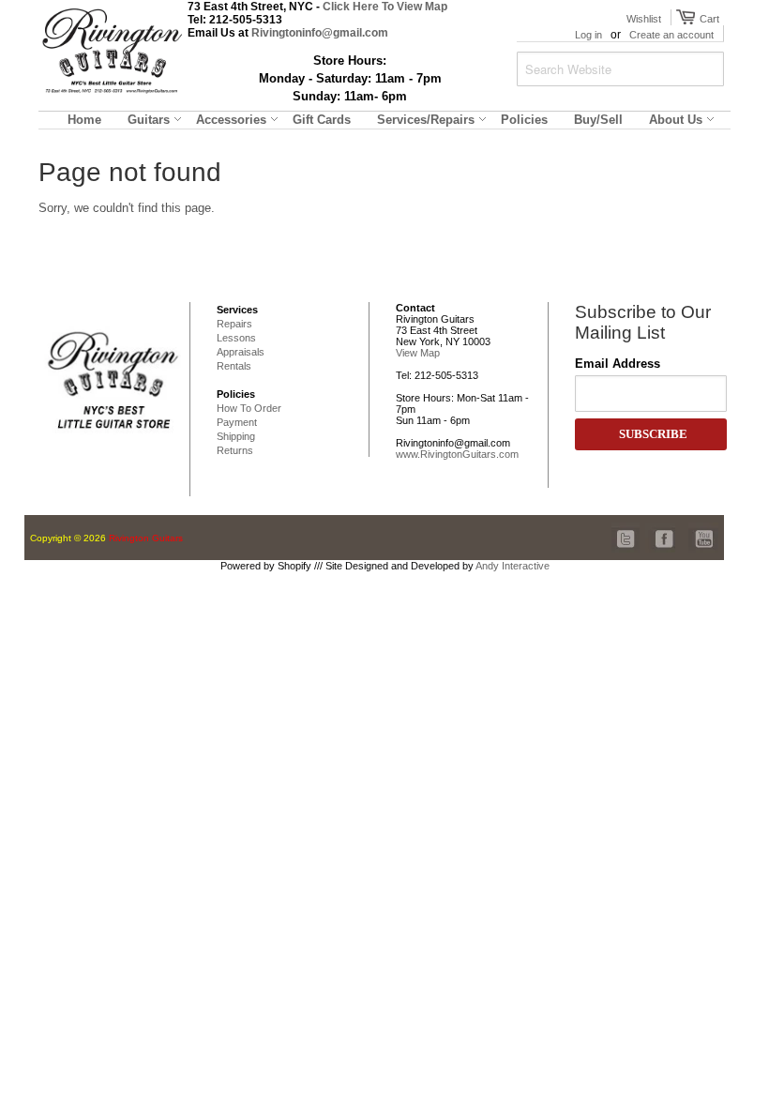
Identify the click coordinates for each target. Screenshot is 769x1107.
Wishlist (643, 18)
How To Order (249, 408)
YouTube (703, 529)
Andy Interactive (512, 565)
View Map (418, 352)
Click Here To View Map (385, 6)
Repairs (234, 323)
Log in (588, 34)
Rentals (234, 366)
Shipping (236, 436)
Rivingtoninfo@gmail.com (319, 32)
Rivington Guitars (146, 538)
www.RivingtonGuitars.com (457, 454)
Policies (236, 394)
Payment (237, 422)
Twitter (626, 529)
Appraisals (240, 351)
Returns (235, 450)
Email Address (617, 363)
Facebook (660, 529)
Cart (707, 18)
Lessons (236, 337)
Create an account (671, 34)
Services (237, 309)
